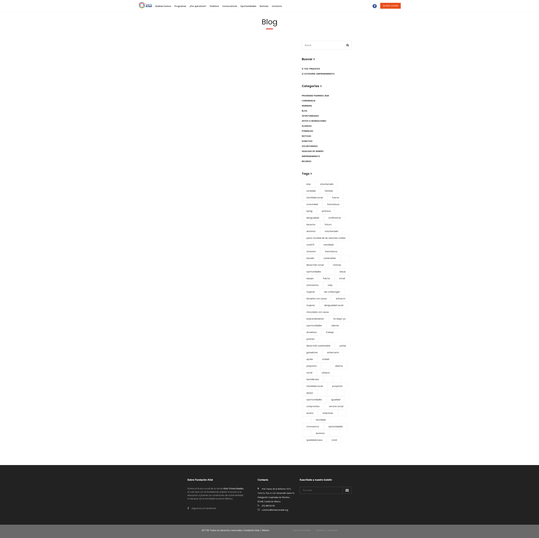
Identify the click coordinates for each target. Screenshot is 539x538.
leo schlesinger (332, 291)
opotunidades (335, 426)
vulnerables (330, 258)
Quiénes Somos (163, 6)
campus (326, 372)
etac (308, 184)
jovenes (310, 338)
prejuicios (311, 365)
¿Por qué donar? (197, 6)
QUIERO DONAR (390, 5)
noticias (306, 136)
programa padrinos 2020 (315, 95)
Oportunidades (248, 6)
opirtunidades (313, 271)
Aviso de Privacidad (301, 530)
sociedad (311, 190)
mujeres (310, 291)
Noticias (264, 6)
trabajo (330, 332)
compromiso (313, 406)
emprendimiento (311, 156)
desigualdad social (333, 305)
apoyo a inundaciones (314, 121)
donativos (311, 332)
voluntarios (312, 285)
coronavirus (312, 426)
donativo (307, 141)
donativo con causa (316, 298)
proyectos (337, 386)
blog (304, 110)
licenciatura (333, 204)
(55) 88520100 (268, 505)
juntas (343, 345)
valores (335, 325)
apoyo (309, 392)
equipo (310, 278)
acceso (309, 413)
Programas (180, 6)
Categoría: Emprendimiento (318, 73)
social (342, 278)
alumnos (311, 231)
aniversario (333, 352)
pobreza (326, 211)
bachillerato (312, 379)
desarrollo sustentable (318, 345)
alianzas (307, 126)
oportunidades (310, 115)
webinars (307, 105)
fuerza (335, 197)
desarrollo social (315, 264)
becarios (306, 161)
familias (329, 190)
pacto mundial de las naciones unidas (325, 237)
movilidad (329, 244)
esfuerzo (340, 298)
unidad (325, 359)
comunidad (312, 204)
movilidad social (314, 197)
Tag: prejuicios (311, 68)
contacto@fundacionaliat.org (275, 510)
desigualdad (312, 217)
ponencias (307, 131)
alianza (339, 365)
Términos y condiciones (327, 530)
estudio (310, 258)
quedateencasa (314, 439)
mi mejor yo (339, 318)
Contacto (277, 6)
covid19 (310, 244)
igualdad (335, 399)
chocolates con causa (317, 312)
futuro (328, 224)
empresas (328, 413)
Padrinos (214, 6)
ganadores (312, 352)
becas (343, 271)
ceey (330, 285)
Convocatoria (229, 6)
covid (334, 439)
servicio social (336, 406)
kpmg (309, 211)
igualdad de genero (313, 151)
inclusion (311, 251)
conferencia (308, 100)
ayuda (309, 359)
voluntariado (310, 146)
